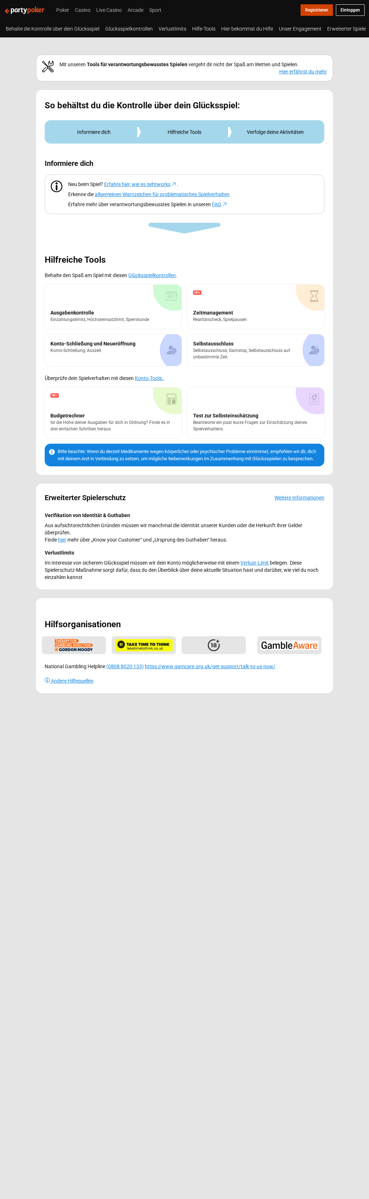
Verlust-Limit (254, 563)
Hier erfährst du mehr (303, 71)
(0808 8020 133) (125, 666)
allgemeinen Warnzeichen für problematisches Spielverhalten (162, 194)
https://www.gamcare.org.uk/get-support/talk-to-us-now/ (210, 666)
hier (62, 540)
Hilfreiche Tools (184, 132)
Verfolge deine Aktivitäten (275, 132)
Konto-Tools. (149, 378)
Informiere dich (94, 132)
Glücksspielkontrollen (152, 275)
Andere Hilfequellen (72, 681)
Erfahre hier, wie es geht (137, 184)
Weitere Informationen (299, 497)
